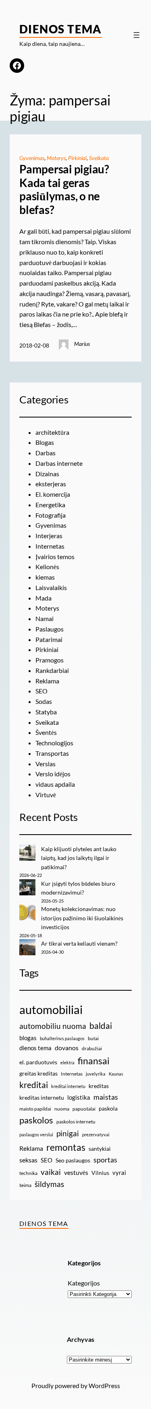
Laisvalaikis (51, 587)
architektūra (52, 432)
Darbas (45, 453)
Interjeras (48, 535)
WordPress (104, 1385)
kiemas (45, 577)
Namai (44, 618)
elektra (67, 1062)
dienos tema (35, 1047)
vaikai (51, 1172)
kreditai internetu (68, 1086)
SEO (41, 691)
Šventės (46, 732)
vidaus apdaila (55, 784)
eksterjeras (50, 483)
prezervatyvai (96, 1134)
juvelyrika (95, 1073)
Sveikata (99, 157)
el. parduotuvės (38, 1062)
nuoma (61, 1109)
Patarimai (48, 639)
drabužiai (92, 1048)
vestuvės (76, 1172)
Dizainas (47, 473)
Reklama (47, 681)
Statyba (46, 712)
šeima (25, 1185)
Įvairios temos (54, 556)
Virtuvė (45, 794)
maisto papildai (35, 1109)
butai (93, 1038)
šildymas (49, 1184)
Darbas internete (59, 463)
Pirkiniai (77, 157)
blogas (28, 1037)
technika (28, 1173)
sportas (105, 1160)
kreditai (33, 1085)
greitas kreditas (38, 1073)
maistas (105, 1097)
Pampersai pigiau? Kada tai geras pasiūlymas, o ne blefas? (64, 189)
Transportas (52, 753)
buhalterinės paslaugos (62, 1038)
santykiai (100, 1148)
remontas (65, 1147)
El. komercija (52, 494)
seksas (28, 1160)
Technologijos (54, 743)
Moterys (56, 157)
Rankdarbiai (52, 670)
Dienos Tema (60, 29)
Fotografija (50, 515)
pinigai (67, 1133)
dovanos (67, 1047)
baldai (100, 1026)
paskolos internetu (75, 1122)
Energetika (50, 504)
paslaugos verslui (36, 1134)
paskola (108, 1108)
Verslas (45, 763)
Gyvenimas (31, 157)
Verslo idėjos (52, 774)
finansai (94, 1060)
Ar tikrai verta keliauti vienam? (79, 943)
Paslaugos (49, 629)
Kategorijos (84, 1283)
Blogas (44, 442)
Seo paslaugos (73, 1160)
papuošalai (83, 1109)
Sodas (43, 701)
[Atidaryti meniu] (136, 35)
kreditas (99, 1085)
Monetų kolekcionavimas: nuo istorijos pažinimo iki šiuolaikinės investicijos (82, 917)
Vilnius (100, 1172)
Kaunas (116, 1073)
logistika (78, 1097)
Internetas (49, 546)
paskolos (36, 1120)
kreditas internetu (41, 1097)
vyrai (119, 1172)
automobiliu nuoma (52, 1026)
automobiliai (51, 1009)
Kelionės (47, 566)
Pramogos (49, 660)
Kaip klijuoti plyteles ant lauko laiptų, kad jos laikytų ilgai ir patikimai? (78, 857)
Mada (43, 598)
